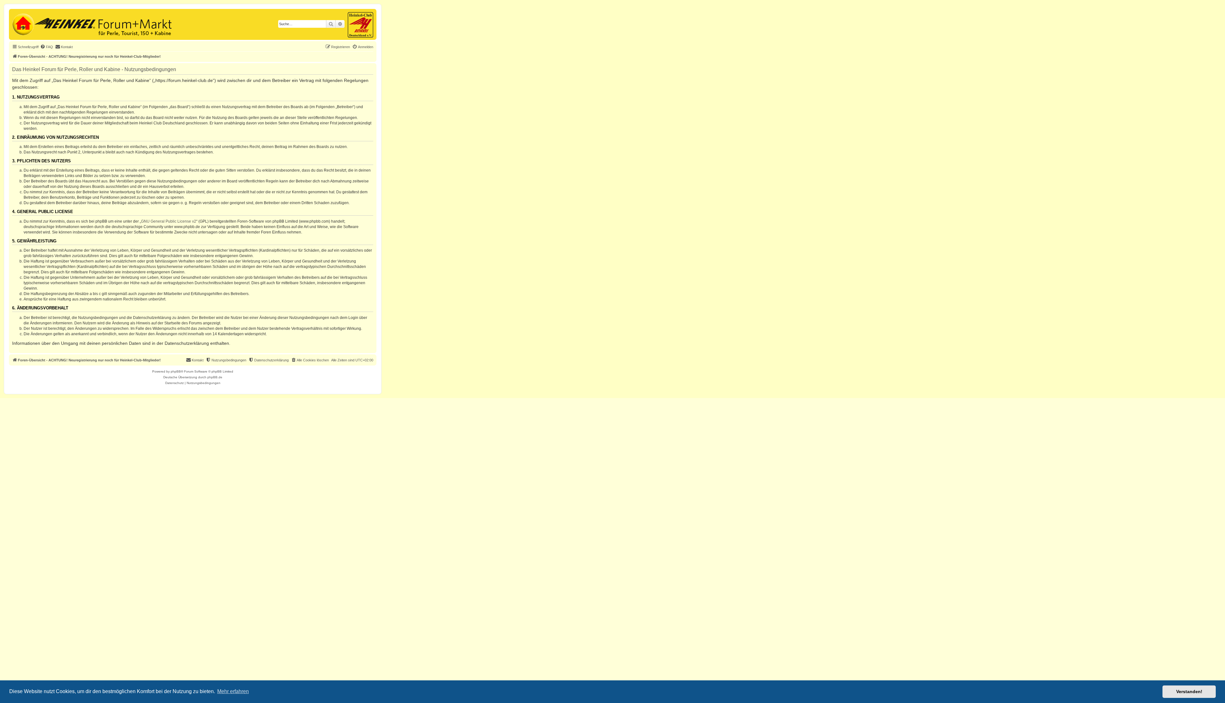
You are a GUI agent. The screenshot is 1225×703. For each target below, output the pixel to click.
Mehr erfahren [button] (233, 691)
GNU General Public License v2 (168, 221)
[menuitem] (46, 47)
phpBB (176, 371)
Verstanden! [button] (1189, 691)
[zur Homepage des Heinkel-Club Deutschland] (22, 24)
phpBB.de (214, 377)
